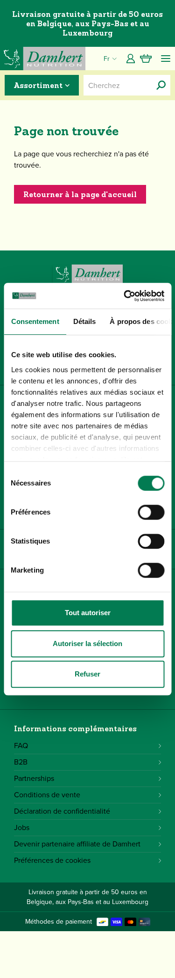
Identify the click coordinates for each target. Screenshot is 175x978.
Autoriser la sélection (87, 643)
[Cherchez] (161, 85)
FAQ (21, 745)
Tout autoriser (88, 613)
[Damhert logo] (42, 58)
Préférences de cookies (52, 860)
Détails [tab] (84, 321)
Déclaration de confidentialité (62, 811)
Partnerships (34, 778)
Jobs (21, 827)
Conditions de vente (47, 794)
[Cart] (146, 58)
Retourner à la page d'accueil (80, 194)
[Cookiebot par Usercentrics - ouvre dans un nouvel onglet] (124, 296)
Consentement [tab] (35, 321)
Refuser (87, 674)
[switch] (151, 512)
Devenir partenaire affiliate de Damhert (77, 843)
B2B (21, 762)
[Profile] (130, 58)
